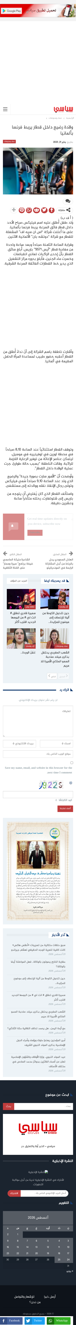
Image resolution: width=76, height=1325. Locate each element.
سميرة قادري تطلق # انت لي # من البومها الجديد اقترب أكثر (38, 997)
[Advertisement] (38, 59)
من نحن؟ (35, 1302)
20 (36, 1253)
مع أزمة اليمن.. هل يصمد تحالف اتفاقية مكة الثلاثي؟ (36, 1028)
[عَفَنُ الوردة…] (21, 638)
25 (59, 1260)
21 (27, 1253)
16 (8, 1247)
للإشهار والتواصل (24, 1297)
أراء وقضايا (63, 607)
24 (68, 1260)
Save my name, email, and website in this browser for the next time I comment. (38, 770)
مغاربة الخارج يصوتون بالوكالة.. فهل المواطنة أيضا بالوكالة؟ (38, 964)
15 (18, 1247)
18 (59, 1253)
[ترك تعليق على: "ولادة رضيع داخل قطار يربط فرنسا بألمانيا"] (68, 201)
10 (68, 1247)
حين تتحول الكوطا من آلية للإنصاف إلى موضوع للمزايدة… (39, 981)
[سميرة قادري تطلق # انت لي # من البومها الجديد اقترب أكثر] (21, 599)
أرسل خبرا (50, 1297)
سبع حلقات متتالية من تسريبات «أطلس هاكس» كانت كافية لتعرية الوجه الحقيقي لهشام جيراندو (38, 947)
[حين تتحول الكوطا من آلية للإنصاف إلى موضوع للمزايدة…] (54, 599)
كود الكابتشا (65, 800)
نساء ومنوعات (9, 141)
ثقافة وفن (30, 607)
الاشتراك (14, 1193)
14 (27, 1247)
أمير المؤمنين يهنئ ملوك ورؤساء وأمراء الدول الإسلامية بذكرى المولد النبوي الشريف (40, 1043)
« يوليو (69, 1271)
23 (8, 1253)
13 (36, 1247)
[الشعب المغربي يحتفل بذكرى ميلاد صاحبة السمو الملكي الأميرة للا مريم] (54, 638)
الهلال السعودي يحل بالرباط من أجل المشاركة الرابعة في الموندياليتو (59, 564)
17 (68, 1253)
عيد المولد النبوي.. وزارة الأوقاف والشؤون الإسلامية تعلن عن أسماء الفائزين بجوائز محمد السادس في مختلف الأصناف (38, 1062)
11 (59, 1247)
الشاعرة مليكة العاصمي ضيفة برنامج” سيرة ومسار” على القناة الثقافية (18, 564)
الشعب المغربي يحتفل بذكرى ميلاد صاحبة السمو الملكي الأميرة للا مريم (38, 1014)
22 (18, 1253)
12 (48, 1247)
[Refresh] (71, 782)
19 (48, 1253)
